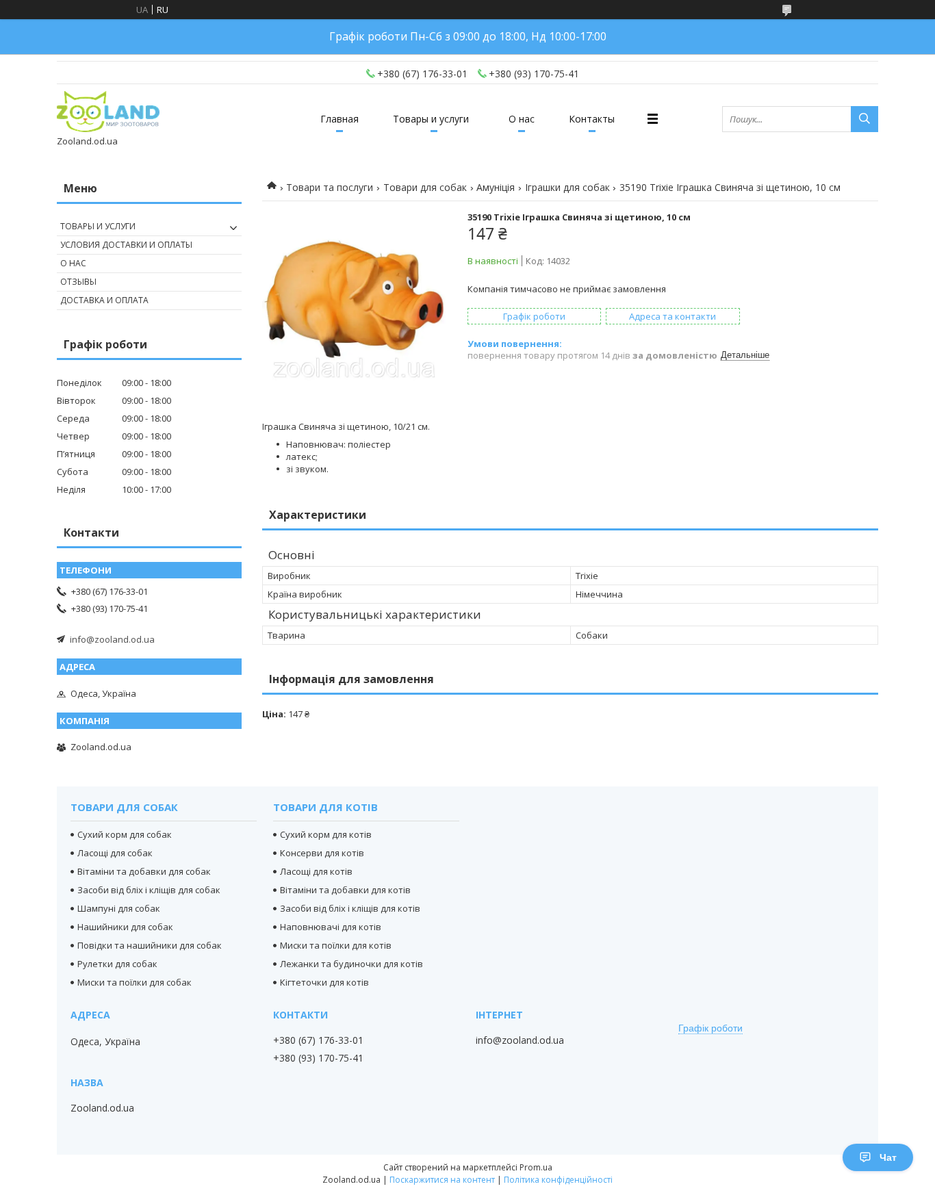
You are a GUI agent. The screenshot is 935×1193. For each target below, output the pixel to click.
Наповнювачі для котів (330, 927)
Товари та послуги (329, 187)
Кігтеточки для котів (324, 982)
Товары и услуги (431, 118)
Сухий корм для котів (326, 834)
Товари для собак (425, 187)
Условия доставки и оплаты (126, 245)
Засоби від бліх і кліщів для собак (148, 890)
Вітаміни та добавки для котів (345, 890)
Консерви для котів (322, 853)
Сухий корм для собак (124, 834)
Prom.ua (536, 1167)
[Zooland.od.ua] (108, 112)
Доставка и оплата (104, 300)
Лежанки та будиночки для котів (351, 964)
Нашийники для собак (125, 927)
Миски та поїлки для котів (336, 945)
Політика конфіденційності (558, 1179)
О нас (522, 118)
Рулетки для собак (117, 964)
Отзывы (78, 281)
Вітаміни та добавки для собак (144, 871)
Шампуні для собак (118, 908)
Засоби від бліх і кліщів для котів (350, 908)
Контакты (592, 118)
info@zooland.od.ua (112, 639)
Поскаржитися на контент (442, 1179)
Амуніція (495, 187)
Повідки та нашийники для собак (149, 945)
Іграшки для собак (567, 187)
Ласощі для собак (115, 853)
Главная (339, 118)
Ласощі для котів (316, 871)
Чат (888, 1157)
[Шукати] (864, 119)
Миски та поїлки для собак (134, 982)
